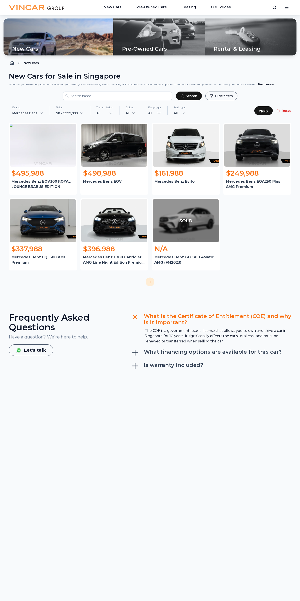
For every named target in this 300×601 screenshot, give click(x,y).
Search (191, 96)
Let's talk (35, 350)
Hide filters (224, 96)
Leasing (189, 7)
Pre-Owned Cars (151, 7)
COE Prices (221, 7)
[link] (31, 63)
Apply (263, 111)
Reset (286, 111)
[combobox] (104, 113)
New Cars (112, 7)
